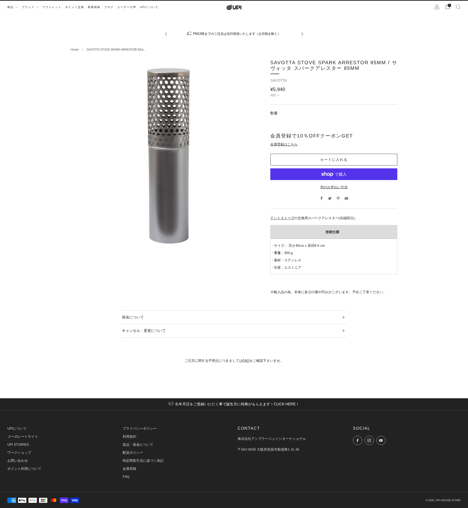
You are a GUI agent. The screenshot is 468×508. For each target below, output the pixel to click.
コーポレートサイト (22, 436)
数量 (274, 113)
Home (75, 49)
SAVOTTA (278, 80)
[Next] (302, 33)
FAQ (246, 361)
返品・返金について (138, 444)
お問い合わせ (17, 461)
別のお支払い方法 (334, 187)
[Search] (458, 6)
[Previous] (166, 33)
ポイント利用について (24, 469)
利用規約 (129, 436)
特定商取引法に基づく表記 (143, 461)
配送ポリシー (133, 452)
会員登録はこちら (284, 144)
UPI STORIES (18, 444)
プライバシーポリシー (140, 428)
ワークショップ (19, 452)
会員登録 (129, 469)
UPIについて (17, 428)
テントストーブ (282, 218)
